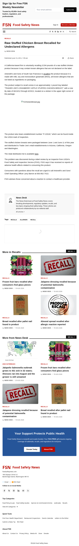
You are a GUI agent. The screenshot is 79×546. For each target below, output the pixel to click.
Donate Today (31, 449)
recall (33, 220)
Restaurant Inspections (32, 518)
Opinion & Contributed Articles (41, 503)
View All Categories (9, 507)
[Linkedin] (58, 31)
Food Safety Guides (22, 503)
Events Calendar (47, 518)
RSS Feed (20, 522)
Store (40, 533)
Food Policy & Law (8, 503)
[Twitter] (52, 31)
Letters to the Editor (62, 518)
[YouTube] (61, 31)
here (36, 154)
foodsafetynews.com (9, 472)
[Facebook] (50, 31)
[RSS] (63, 31)
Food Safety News (42, 543)
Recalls (8, 38)
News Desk (10, 51)
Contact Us (14, 533)
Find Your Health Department (12, 518)
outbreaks (57, 503)
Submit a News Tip (8, 522)
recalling (46, 74)
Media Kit (33, 533)
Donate (46, 533)
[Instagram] (55, 31)
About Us (5, 533)
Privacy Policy (24, 533)
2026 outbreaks (8, 364)
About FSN (48, 449)
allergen (23, 220)
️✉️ (5, 482)
